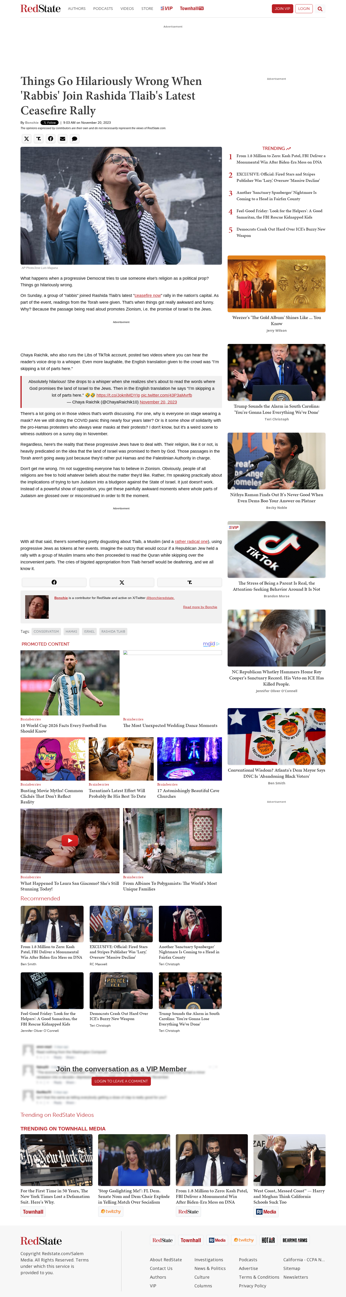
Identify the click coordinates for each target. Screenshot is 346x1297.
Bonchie (32, 122)
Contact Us (161, 1268)
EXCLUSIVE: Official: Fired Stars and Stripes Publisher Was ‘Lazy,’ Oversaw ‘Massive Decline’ (119, 952)
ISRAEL (89, 632)
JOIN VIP (282, 8)
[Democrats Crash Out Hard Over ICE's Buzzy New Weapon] (121, 990)
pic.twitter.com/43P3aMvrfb (166, 395)
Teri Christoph (169, 964)
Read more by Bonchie (200, 607)
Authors (77, 8)
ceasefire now (148, 295)
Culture (201, 1277)
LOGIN (304, 8)
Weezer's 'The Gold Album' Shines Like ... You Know (276, 320)
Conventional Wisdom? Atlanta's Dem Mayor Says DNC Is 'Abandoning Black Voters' (276, 773)
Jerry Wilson (276, 330)
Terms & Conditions (259, 1277)
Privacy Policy (252, 1286)
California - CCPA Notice (304, 1259)
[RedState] (40, 8)
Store (147, 8)
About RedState (166, 1259)
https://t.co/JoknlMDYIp (118, 395)
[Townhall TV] (191, 9)
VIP (153, 1286)
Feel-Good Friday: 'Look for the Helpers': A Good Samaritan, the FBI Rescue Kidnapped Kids (49, 1018)
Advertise (248, 1268)
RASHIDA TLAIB (113, 632)
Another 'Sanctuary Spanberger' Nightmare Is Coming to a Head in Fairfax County (189, 952)
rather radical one (191, 541)
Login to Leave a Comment (121, 1081)
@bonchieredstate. (160, 598)
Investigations (208, 1259)
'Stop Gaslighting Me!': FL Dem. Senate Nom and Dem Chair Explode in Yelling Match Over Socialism (134, 1196)
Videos (127, 8)
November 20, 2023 (158, 402)
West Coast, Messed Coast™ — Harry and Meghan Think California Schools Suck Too (289, 1196)
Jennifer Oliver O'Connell (40, 1031)
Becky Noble (276, 507)
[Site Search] (320, 8)
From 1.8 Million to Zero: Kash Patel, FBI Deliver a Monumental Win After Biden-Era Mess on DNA (51, 952)
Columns (203, 1286)
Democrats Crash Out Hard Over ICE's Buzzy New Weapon (119, 1016)
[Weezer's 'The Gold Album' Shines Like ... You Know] (277, 283)
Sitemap (291, 1268)
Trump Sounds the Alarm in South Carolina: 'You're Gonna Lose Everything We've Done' (189, 1018)
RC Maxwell (98, 964)
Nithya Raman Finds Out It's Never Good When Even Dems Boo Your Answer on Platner (276, 497)
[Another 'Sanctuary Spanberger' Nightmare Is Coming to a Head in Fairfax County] (190, 923)
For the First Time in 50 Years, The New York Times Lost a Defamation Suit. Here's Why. (55, 1196)
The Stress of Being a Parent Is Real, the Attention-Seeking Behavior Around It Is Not (276, 586)
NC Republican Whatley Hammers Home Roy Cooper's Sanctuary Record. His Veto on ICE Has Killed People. (276, 677)
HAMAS (71, 632)
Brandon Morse (277, 596)
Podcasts (103, 8)
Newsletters (295, 1277)
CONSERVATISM (46, 632)
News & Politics (210, 1268)
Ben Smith (28, 964)
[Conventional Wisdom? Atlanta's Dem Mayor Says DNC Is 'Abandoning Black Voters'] (277, 736)
